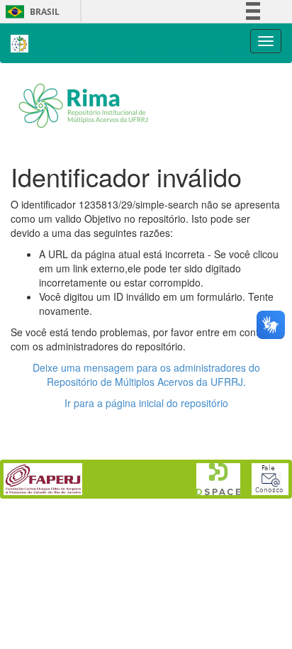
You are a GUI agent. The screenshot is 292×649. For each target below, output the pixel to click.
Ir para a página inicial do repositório (146, 403)
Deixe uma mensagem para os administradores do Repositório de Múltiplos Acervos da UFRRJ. (146, 374)
